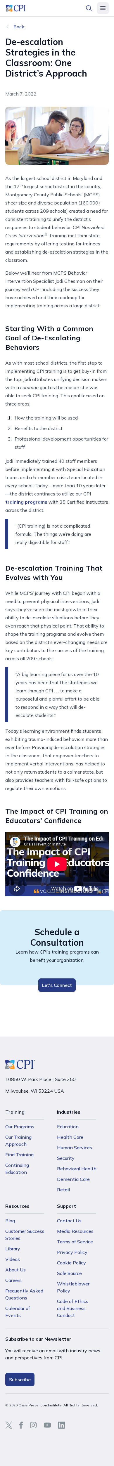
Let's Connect (57, 985)
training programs (26, 502)
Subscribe (20, 1379)
